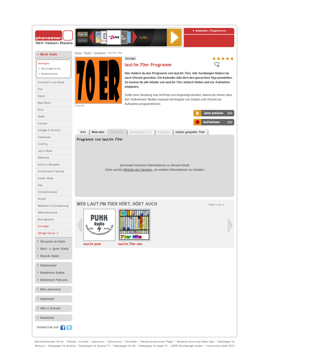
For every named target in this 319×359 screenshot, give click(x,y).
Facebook (62, 327)
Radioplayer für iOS (125, 346)
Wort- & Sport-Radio (54, 249)
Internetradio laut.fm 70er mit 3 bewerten (223, 58)
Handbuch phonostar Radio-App (195, 341)
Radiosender (48, 265)
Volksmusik (44, 137)
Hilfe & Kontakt (50, 308)
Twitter (69, 327)
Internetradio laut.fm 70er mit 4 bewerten (227, 58)
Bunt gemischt (46, 219)
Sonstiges (44, 63)
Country (43, 144)
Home (78, 52)
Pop (40, 89)
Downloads (47, 299)
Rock (40, 109)
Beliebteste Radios (52, 272)
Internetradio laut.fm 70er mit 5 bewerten (232, 58)
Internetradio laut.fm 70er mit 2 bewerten (218, 58)
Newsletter (47, 318)
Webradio (98, 132)
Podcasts (163, 132)
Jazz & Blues (45, 151)
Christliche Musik (47, 192)
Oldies (41, 116)
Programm (117, 132)
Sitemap (71, 341)
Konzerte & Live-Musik (51, 82)
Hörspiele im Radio (52, 241)
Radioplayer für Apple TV (153, 346)
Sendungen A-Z (141, 132)
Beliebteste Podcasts (54, 280)
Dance (41, 96)
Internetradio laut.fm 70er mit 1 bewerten (214, 58)
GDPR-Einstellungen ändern (187, 346)
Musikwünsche (49, 74)
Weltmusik (43, 157)
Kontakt (83, 341)
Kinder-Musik (45, 178)
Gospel (42, 198)
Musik (87, 52)
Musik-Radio (48, 54)
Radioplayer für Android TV (94, 346)
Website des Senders (137, 170)
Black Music (44, 102)
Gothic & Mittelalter (49, 164)
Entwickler (131, 341)
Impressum (98, 341)
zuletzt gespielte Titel (189, 132)
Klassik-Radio (49, 256)
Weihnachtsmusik (47, 212)
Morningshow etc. (51, 68)
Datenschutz (115, 341)
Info (83, 132)
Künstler (42, 123)
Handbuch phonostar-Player (157, 341)
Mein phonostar (50, 289)
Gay (40, 185)
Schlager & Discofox (49, 130)
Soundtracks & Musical (51, 171)
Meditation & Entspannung (53, 205)
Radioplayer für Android (62, 346)
